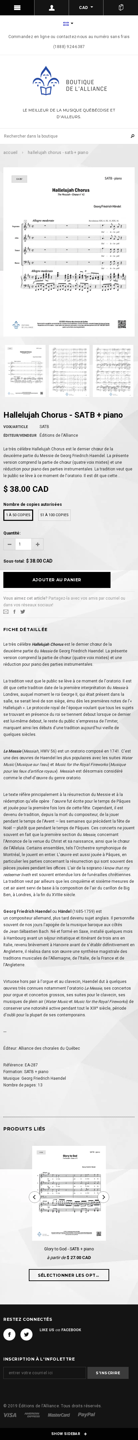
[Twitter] (22, 611)
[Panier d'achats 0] (121, 7)
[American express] (32, 1414)
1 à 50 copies (18, 515)
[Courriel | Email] (5, 611)
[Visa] (10, 1414)
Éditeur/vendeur (20, 435)
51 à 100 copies (54, 515)
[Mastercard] (59, 1414)
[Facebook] (9, 1334)
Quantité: (11, 533)
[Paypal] (86, 1414)
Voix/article (15, 427)
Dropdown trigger (51, 7)
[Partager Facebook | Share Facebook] (14, 611)
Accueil (10, 152)
